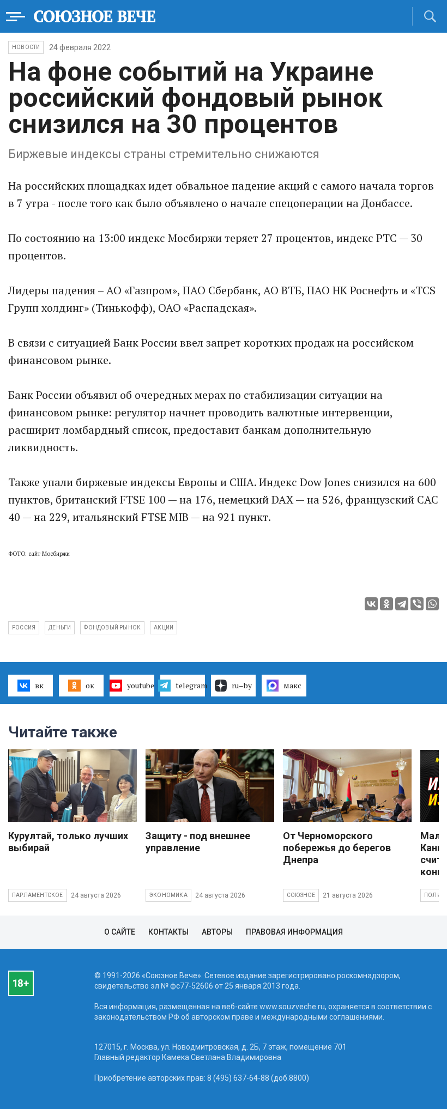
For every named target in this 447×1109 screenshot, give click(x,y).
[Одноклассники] (386, 603)
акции (163, 628)
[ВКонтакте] (371, 603)
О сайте (119, 932)
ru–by (242, 685)
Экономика (168, 895)
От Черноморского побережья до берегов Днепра (337, 847)
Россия (23, 628)
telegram (190, 685)
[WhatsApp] (432, 603)
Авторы (217, 932)
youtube (140, 685)
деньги (60, 628)
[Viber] (417, 603)
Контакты (168, 932)
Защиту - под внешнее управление (198, 841)
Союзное (301, 895)
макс (292, 685)
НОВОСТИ (26, 47)
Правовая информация (294, 932)
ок (90, 685)
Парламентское (37, 895)
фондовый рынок (112, 628)
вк (39, 685)
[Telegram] (401, 603)
